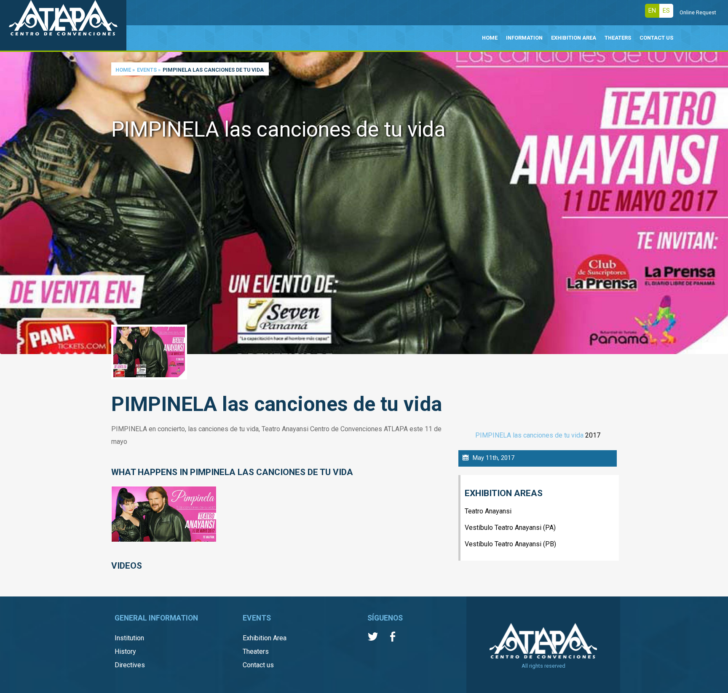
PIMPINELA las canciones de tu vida (529, 435)
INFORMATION (524, 38)
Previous (8, 190)
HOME (490, 38)
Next (719, 190)
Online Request (698, 12)
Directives (130, 665)
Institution (129, 638)
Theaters (256, 651)
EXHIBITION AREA (573, 38)
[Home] (63, 25)
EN (652, 10)
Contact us (258, 665)
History (125, 651)
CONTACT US (656, 38)
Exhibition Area (264, 638)
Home (123, 70)
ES (666, 10)
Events (147, 70)
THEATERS (618, 38)
